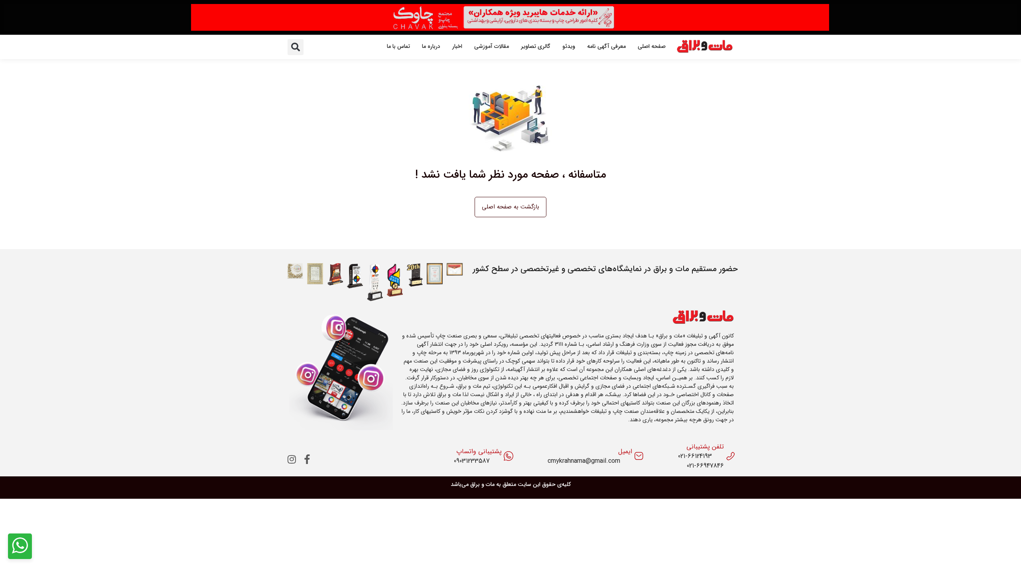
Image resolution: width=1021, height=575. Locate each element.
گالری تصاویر (535, 46)
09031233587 (472, 461)
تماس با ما (398, 46)
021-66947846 (705, 466)
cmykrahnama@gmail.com (584, 461)
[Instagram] (292, 459)
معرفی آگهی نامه (606, 46)
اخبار (457, 46)
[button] (296, 47)
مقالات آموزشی (491, 46)
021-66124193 (695, 456)
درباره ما (431, 46)
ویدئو (568, 46)
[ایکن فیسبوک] (307, 459)
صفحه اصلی (652, 46)
